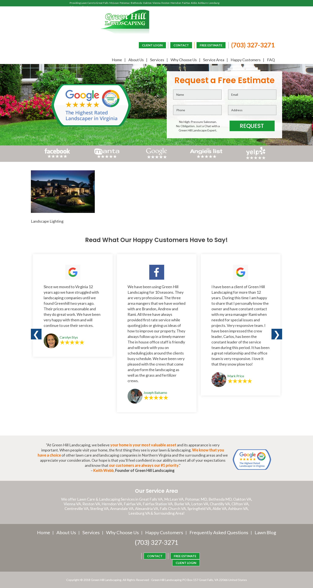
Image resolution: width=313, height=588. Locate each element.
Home (117, 59)
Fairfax (186, 2)
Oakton (147, 2)
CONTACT (181, 45)
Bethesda (136, 2)
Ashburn (203, 2)
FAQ (271, 59)
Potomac (125, 2)
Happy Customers (246, 59)
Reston (165, 2)
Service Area (213, 59)
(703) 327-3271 (253, 45)
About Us (136, 59)
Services (157, 59)
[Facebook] (57, 158)
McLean (114, 2)
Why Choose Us (184, 59)
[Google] (156, 158)
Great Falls (102, 2)
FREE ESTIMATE (211, 45)
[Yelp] (256, 158)
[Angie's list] (206, 158)
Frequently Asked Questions (219, 532)
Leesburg (214, 2)
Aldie (194, 2)
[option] (73, 305)
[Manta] (106, 156)
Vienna (156, 2)
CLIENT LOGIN (152, 45)
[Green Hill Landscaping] (125, 21)
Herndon (176, 2)
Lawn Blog (265, 532)
